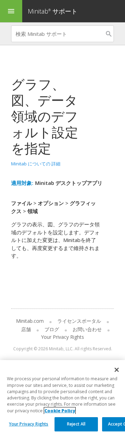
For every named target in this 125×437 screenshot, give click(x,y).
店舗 (26, 329)
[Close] (116, 369)
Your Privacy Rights (28, 424)
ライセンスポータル (79, 321)
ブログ (51, 329)
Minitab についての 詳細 (35, 164)
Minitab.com (30, 321)
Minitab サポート (52, 11)
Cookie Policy (59, 411)
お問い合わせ (87, 329)
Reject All (76, 424)
